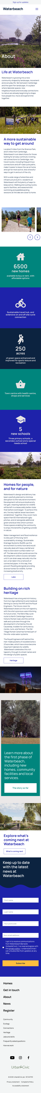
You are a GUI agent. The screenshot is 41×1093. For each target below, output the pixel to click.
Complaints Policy (27, 1082)
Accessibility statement (20, 1086)
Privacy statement (13, 1082)
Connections (8, 1028)
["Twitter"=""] (12, 1057)
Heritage (6, 1032)
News (7, 1004)
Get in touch (11, 990)
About (7, 997)
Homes (7, 983)
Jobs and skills (9, 1037)
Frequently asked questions (14, 1041)
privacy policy (14, 948)
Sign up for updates (20, 2)
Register (9, 1010)
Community (8, 1019)
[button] (36, 9)
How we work (8, 1045)
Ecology (6, 1023)
